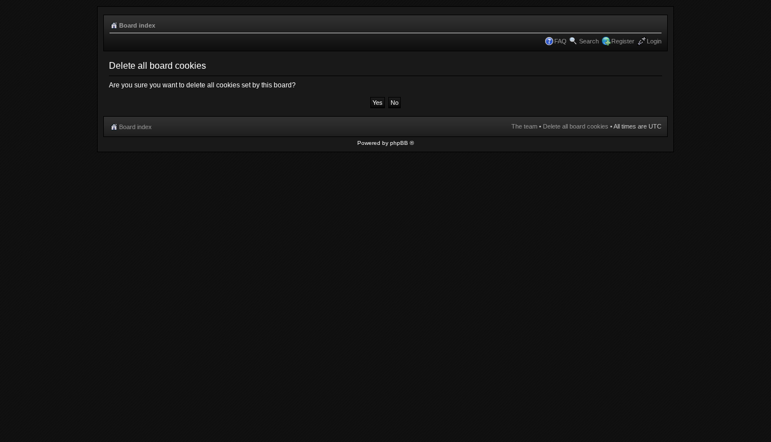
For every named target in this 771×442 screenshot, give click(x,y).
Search (589, 41)
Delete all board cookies (575, 126)
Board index (137, 25)
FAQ (560, 41)
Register (622, 41)
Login (654, 41)
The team (524, 126)
